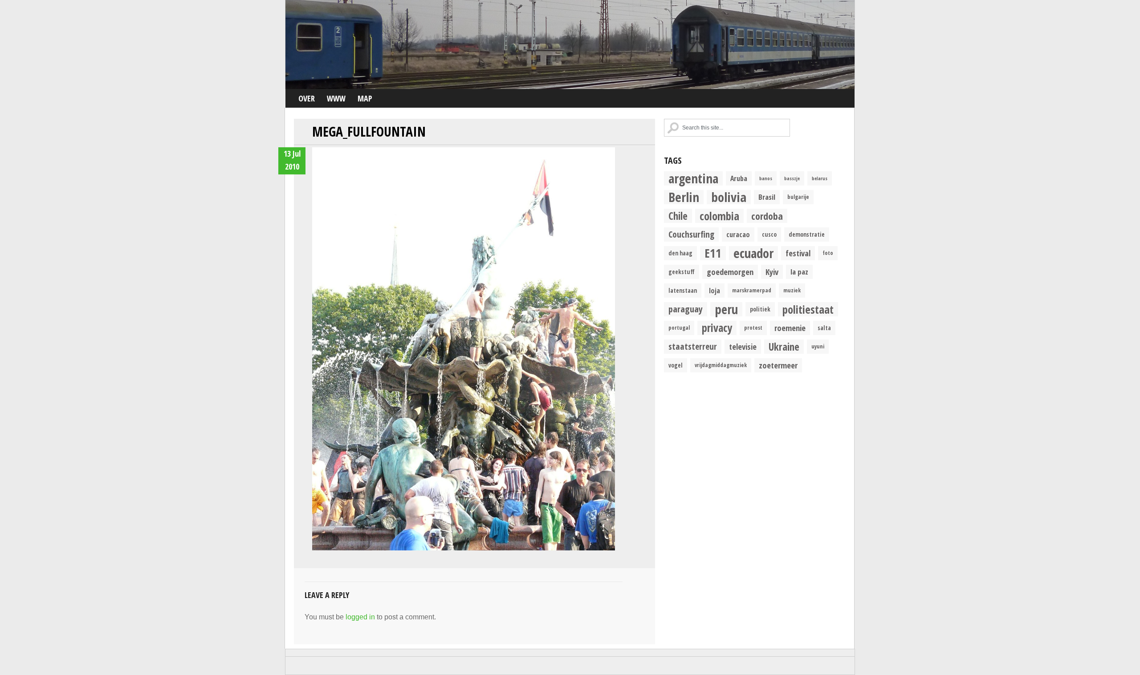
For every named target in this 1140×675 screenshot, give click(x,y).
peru (726, 309)
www (336, 98)
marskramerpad (751, 290)
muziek (792, 290)
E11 (712, 253)
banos (765, 178)
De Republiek (570, 44)
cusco (769, 234)
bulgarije (798, 197)
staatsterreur (692, 346)
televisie (743, 346)
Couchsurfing (691, 234)
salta (824, 328)
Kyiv (771, 271)
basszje (792, 178)
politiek (760, 309)
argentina (693, 178)
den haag (680, 253)
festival (798, 253)
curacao (738, 234)
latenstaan (682, 291)
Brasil (766, 197)
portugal (679, 327)
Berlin (683, 197)
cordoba (767, 215)
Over (306, 98)
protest (753, 327)
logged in (360, 617)
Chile (678, 216)
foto (827, 253)
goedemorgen (730, 271)
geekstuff (681, 272)
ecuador (753, 253)
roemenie (790, 327)
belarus (819, 178)
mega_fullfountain (369, 131)
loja (714, 290)
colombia (719, 216)
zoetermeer (778, 365)
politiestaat (808, 309)
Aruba (738, 178)
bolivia (728, 197)
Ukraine (784, 347)
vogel (675, 365)
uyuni (817, 346)
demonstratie (807, 234)
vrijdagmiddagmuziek (721, 365)
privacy (717, 328)
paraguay (685, 309)
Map (365, 98)
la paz (799, 272)
